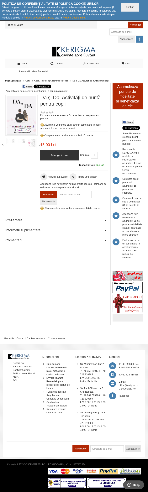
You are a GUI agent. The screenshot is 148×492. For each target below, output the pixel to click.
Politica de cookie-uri (24, 373)
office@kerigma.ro (128, 385)
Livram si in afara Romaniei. (34, 71)
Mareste (21, 114)
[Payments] (94, 469)
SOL (15, 380)
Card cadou (52, 402)
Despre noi (18, 363)
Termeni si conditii (22, 366)
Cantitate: (85, 155)
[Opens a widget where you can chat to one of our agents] (133, 485)
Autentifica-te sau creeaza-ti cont (23, 91)
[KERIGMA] (74, 51)
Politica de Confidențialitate (39, 17)
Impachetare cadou (56, 405)
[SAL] (67, 479)
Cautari (20, 338)
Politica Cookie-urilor (74, 17)
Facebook (124, 396)
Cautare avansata (36, 338)
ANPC (16, 377)
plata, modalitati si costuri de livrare (57, 371)
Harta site (9, 338)
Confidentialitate (21, 370)
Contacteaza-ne (56, 338)
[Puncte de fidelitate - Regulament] (42, 135)
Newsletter (135, 25)
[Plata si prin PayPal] (128, 283)
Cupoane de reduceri (57, 398)
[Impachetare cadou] (128, 272)
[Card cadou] (128, 295)
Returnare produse (56, 409)
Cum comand (53, 364)
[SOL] (106, 479)
